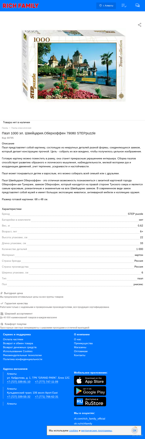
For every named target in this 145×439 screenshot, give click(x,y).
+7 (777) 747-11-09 (46, 381)
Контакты (79, 355)
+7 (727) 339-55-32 (18, 396)
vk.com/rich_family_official (89, 418)
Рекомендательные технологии (22, 355)
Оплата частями (13, 339)
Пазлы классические (21, 128)
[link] (21, 5)
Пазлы (5, 128)
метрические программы (96, 430)
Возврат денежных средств (19, 347)
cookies (73, 430)
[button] (124, 5)
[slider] (134, 430)
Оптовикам (81, 351)
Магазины (80, 347)
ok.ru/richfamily (83, 423)
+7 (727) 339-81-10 (18, 381)
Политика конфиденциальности (22, 359)
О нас (77, 339)
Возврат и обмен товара (18, 343)
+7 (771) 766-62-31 (46, 396)
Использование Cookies (17, 351)
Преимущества (83, 343)
